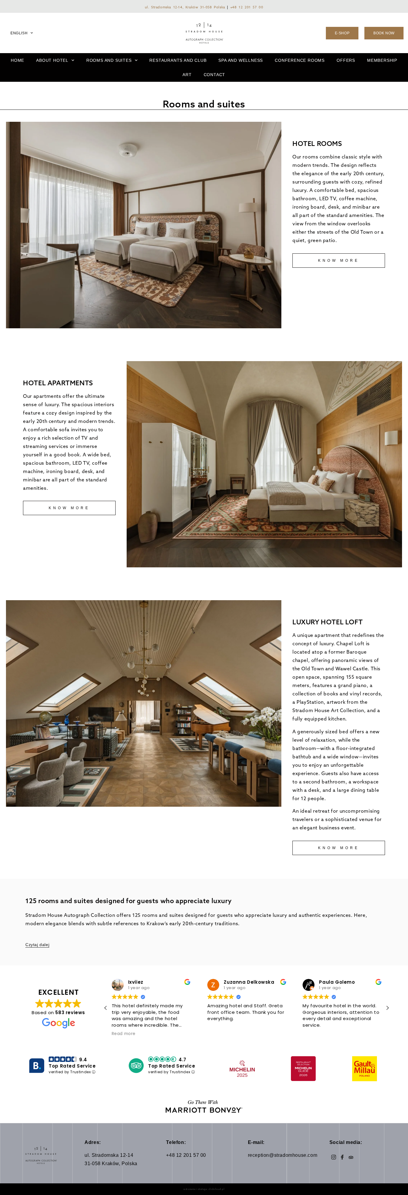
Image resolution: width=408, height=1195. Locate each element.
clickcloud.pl (216, 1189)
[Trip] (351, 1157)
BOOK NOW (384, 33)
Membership (382, 60)
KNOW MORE (338, 260)
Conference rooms (300, 60)
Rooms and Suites (109, 60)
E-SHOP (342, 33)
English (18, 33)
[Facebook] (342, 1157)
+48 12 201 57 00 (246, 7)
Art (186, 74)
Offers (346, 60)
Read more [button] (124, 1034)
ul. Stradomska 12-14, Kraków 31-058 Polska (185, 7)
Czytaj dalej (37, 944)
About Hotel (52, 60)
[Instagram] (334, 1157)
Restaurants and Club (177, 60)
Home (17, 60)
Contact (215, 74)
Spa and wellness (240, 60)
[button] (387, 1007)
